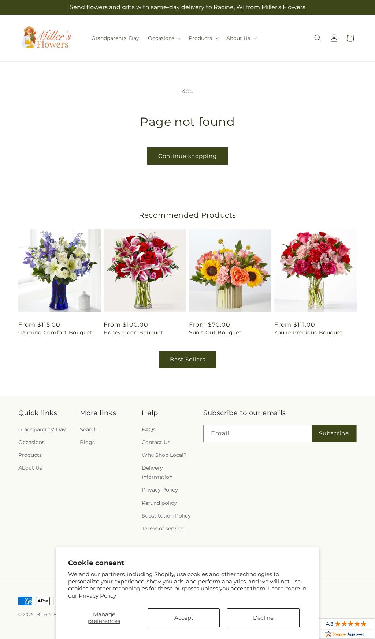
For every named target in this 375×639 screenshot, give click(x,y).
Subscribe (334, 433)
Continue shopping (187, 156)
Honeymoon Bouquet (133, 332)
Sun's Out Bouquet (215, 332)
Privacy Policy (97, 595)
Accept (183, 617)
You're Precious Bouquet (308, 332)
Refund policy (159, 503)
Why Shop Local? (164, 455)
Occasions (31, 442)
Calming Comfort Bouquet (55, 332)
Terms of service (162, 528)
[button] (164, 38)
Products (30, 455)
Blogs (87, 442)
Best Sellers (187, 359)
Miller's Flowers (53, 614)
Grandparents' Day (42, 429)
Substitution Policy (166, 515)
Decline (263, 617)
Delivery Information (157, 472)
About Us (30, 468)
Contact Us (156, 442)
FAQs (149, 429)
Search (88, 429)
